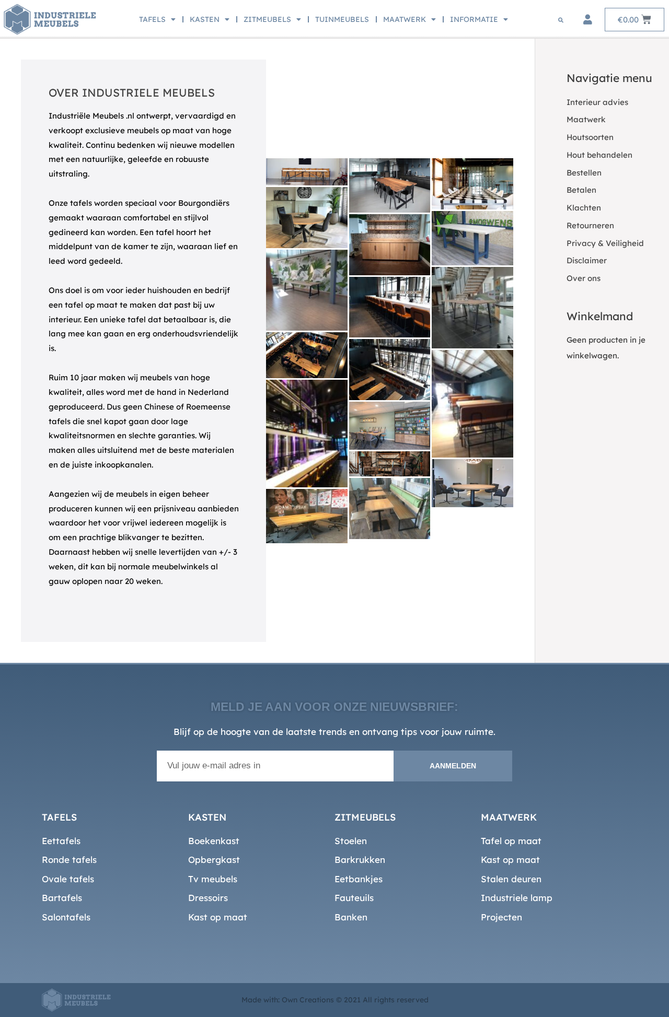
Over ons (584, 278)
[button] (561, 20)
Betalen (581, 190)
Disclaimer (587, 260)
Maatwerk (404, 19)
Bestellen (584, 173)
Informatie (474, 19)
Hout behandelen (599, 155)
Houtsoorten (590, 137)
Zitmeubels (267, 19)
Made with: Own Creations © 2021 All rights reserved (335, 999)
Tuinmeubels (342, 19)
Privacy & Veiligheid (605, 243)
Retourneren (590, 225)
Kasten (205, 19)
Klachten (584, 208)
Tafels (152, 19)
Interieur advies (597, 102)
